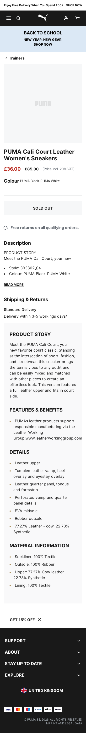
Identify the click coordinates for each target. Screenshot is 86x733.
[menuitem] (63, 723)
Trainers (17, 58)
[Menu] (8, 18)
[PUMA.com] (43, 18)
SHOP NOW (74, 5)
